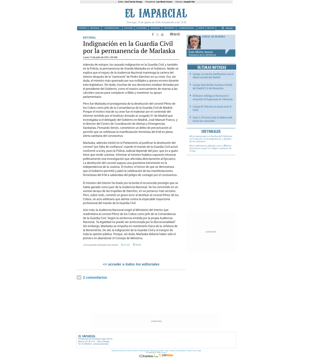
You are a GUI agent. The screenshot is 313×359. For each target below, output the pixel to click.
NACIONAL (94, 28)
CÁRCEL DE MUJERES (213, 36)
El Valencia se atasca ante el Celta (212, 108)
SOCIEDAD (155, 28)
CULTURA (128, 28)
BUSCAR (229, 28)
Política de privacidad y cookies (181, 350)
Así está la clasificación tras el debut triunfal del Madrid (213, 75)
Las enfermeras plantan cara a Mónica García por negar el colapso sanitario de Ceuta (210, 148)
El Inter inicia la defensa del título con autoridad (212, 119)
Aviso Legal (197, 350)
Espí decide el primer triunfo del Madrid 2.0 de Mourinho (212, 86)
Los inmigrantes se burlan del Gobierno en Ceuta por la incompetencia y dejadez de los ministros (210, 138)
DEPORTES (169, 28)
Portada (114, 350)
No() (138, 245)
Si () (126, 245)
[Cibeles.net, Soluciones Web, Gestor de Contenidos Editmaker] (148, 356)
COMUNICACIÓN (186, 28)
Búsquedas (154, 350)
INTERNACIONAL (112, 28)
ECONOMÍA (141, 28)
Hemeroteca (122, 350)
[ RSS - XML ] (164, 350)
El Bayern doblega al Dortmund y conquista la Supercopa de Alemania (213, 97)
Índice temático (133, 350)
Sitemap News (144, 350)
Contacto (163, 352)
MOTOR (210, 28)
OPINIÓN (82, 28)
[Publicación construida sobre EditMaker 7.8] (165, 356)
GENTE (201, 28)
